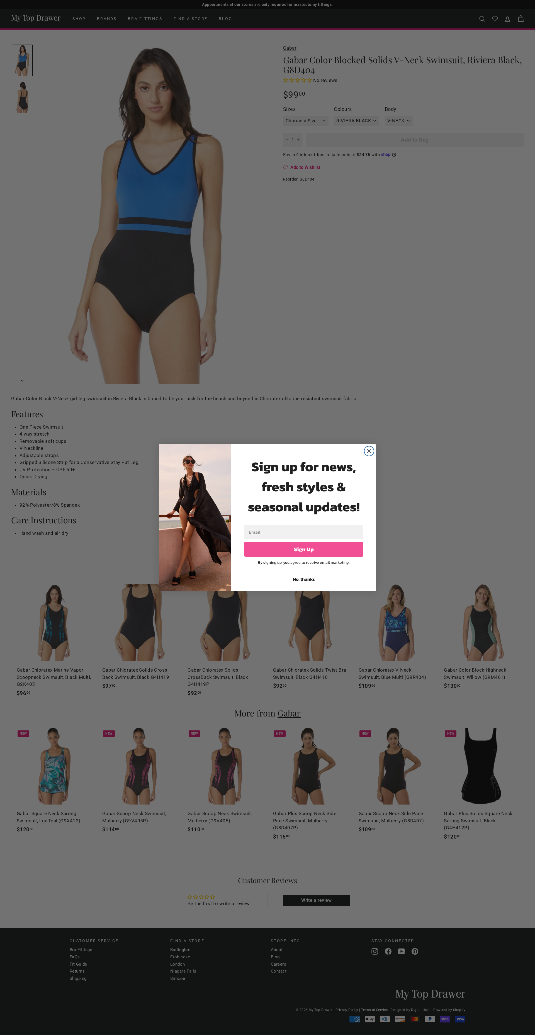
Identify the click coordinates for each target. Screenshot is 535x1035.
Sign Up (304, 549)
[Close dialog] (369, 451)
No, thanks (304, 579)
